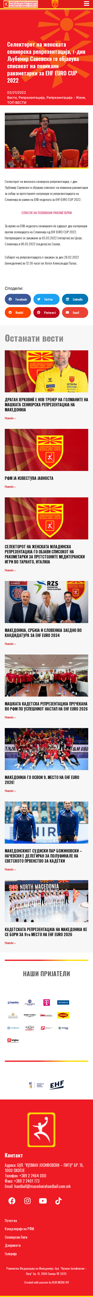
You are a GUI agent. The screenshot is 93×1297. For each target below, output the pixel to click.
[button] (18, 299)
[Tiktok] (58, 1201)
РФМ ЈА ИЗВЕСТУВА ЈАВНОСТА (29, 478)
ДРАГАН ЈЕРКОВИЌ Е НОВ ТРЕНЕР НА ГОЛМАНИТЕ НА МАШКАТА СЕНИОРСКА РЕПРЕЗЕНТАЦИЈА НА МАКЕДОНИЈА (46, 405)
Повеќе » (10, 418)
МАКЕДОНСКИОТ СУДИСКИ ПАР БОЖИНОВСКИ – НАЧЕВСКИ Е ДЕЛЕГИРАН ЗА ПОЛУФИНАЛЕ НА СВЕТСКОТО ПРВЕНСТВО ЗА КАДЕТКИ (43, 856)
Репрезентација (32, 97)
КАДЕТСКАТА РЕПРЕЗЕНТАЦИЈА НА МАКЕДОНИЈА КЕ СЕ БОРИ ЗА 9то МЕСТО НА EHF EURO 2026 (46, 931)
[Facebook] (12, 1201)
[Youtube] (43, 1201)
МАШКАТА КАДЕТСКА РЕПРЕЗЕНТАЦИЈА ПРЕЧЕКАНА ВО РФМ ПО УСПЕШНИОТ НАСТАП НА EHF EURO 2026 (46, 706)
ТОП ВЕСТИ (16, 102)
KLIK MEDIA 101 (60, 1282)
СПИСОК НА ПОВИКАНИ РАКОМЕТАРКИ (46, 212)
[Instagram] (27, 1201)
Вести (12, 97)
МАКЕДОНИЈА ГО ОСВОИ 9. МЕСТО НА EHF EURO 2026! (42, 779)
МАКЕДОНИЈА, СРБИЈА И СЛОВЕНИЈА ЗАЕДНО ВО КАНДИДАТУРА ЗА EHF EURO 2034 (43, 632)
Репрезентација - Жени (65, 97)
